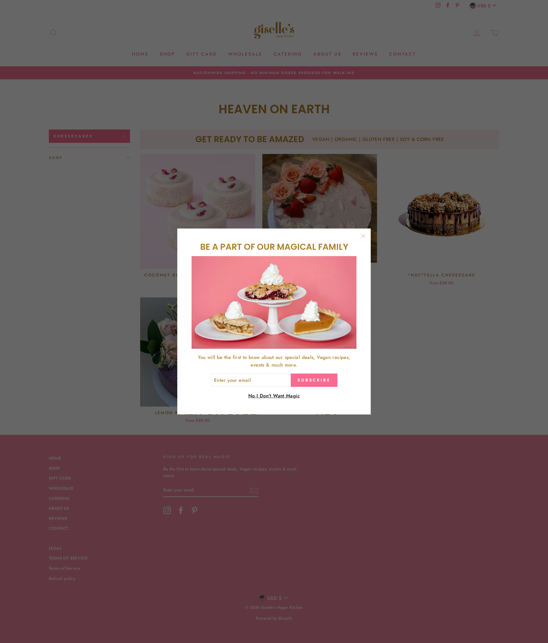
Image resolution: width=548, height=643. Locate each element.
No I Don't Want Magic (274, 396)
